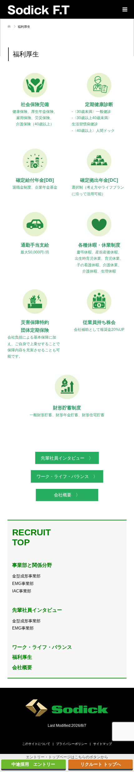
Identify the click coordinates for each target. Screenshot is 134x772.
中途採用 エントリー (33, 764)
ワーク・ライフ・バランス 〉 (67, 476)
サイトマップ (102, 743)
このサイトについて (36, 743)
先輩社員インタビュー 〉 (67, 458)
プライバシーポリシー (71, 743)
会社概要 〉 (67, 494)
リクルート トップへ (100, 764)
